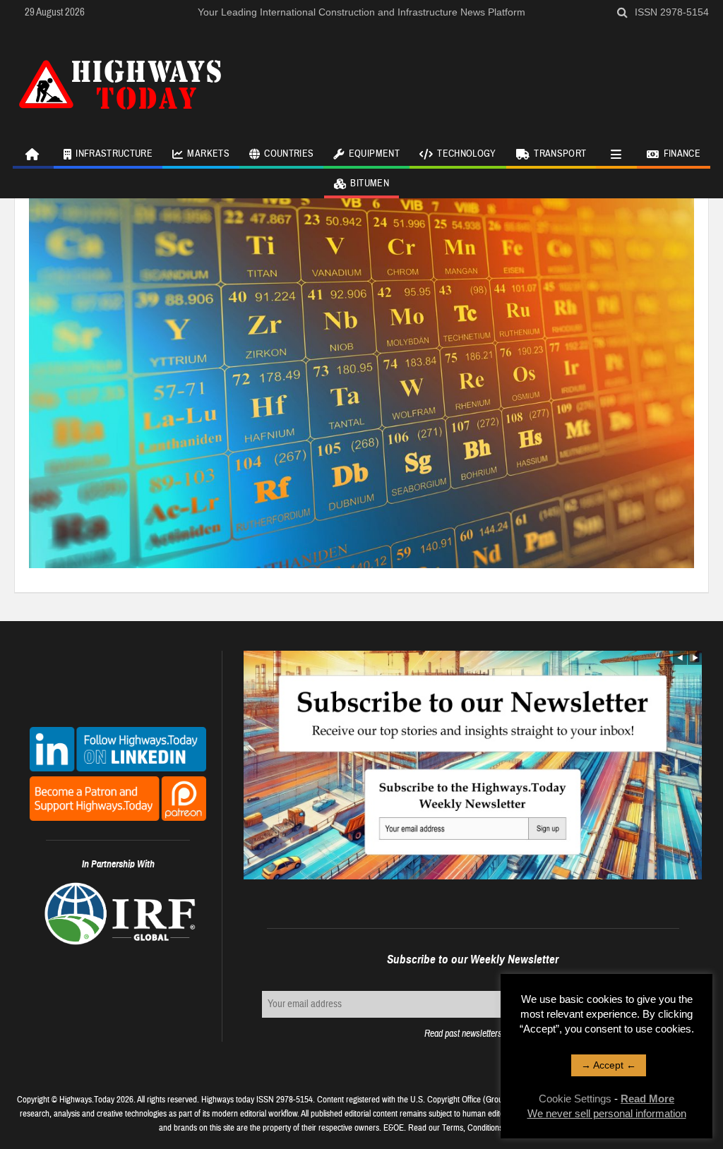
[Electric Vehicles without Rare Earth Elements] (361, 379)
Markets (208, 154)
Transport (560, 154)
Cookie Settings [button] (575, 1099)
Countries (288, 154)
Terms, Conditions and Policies (493, 1127)
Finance (682, 154)
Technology (466, 154)
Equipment (374, 154)
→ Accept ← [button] (608, 1065)
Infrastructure (114, 154)
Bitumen (369, 183)
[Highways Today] (120, 82)
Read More (647, 1099)
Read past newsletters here (472, 1034)
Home (33, 154)
